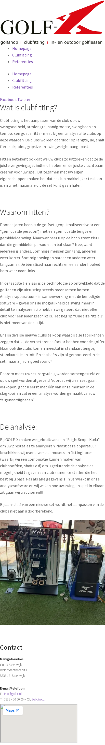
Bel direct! (38, 699)
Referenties (22, 61)
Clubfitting (22, 54)
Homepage (22, 48)
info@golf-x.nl (13, 694)
